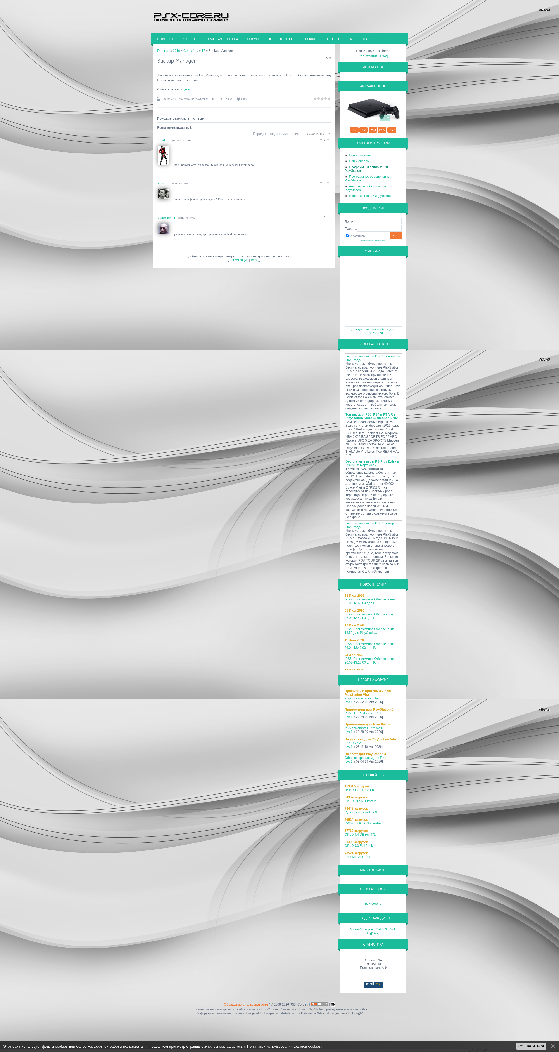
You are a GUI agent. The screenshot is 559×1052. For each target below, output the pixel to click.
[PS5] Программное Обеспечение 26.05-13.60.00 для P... (370, 601)
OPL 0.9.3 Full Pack (359, 845)
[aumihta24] (165, 234)
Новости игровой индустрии (370, 196)
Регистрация (238, 260)
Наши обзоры (359, 161)
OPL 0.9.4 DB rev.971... (361, 834)
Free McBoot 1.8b (357, 857)
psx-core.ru (373, 903)
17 (203, 50)
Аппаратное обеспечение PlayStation (366, 188)
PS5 (354, 130)
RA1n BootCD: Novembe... (364, 823)
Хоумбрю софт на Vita (361, 698)
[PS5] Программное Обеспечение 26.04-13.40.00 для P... (370, 645)
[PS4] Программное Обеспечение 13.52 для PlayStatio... (370, 631)
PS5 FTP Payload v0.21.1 (363, 713)
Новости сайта (360, 155)
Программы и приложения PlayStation (185, 99)
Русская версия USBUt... (363, 812)
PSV (382, 130)
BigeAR (372, 933)
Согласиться (531, 1046)
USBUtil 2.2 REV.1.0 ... (361, 790)
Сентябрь (190, 50)
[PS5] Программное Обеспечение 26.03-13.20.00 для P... (370, 660)
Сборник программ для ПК (364, 758)
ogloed (369, 929)
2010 (176, 50)
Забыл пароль (366, 240)
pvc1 (231, 99)
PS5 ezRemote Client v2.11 (364, 728)
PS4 (364, 130)
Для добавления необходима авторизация (373, 331)
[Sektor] (165, 165)
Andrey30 (356, 929)
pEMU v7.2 (353, 743)
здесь (186, 89)
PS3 (373, 130)
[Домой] (191, 16)
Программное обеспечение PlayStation (367, 178)
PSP (391, 130)
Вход (255, 260)
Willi (393, 929)
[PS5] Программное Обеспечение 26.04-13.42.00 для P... (370, 616)
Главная (163, 50)
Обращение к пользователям (246, 1004)
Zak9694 (382, 929)
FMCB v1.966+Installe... (362, 801)
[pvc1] (165, 199)
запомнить (357, 236)
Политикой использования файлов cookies (284, 1046)
